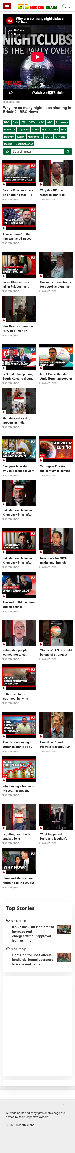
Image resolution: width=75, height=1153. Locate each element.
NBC (41, 122)
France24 (9, 129)
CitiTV (35, 129)
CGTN (32, 122)
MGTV (48, 136)
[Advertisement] (36, 1127)
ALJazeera (62, 122)
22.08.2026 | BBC (10, 199)
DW (23, 122)
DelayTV (9, 136)
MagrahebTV (35, 136)
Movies (8, 144)
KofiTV (21, 136)
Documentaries (24, 144)
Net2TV (46, 129)
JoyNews (23, 129)
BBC (7, 122)
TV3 (56, 129)
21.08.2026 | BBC (10, 291)
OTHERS (60, 136)
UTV (63, 129)
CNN (15, 122)
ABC (50, 122)
